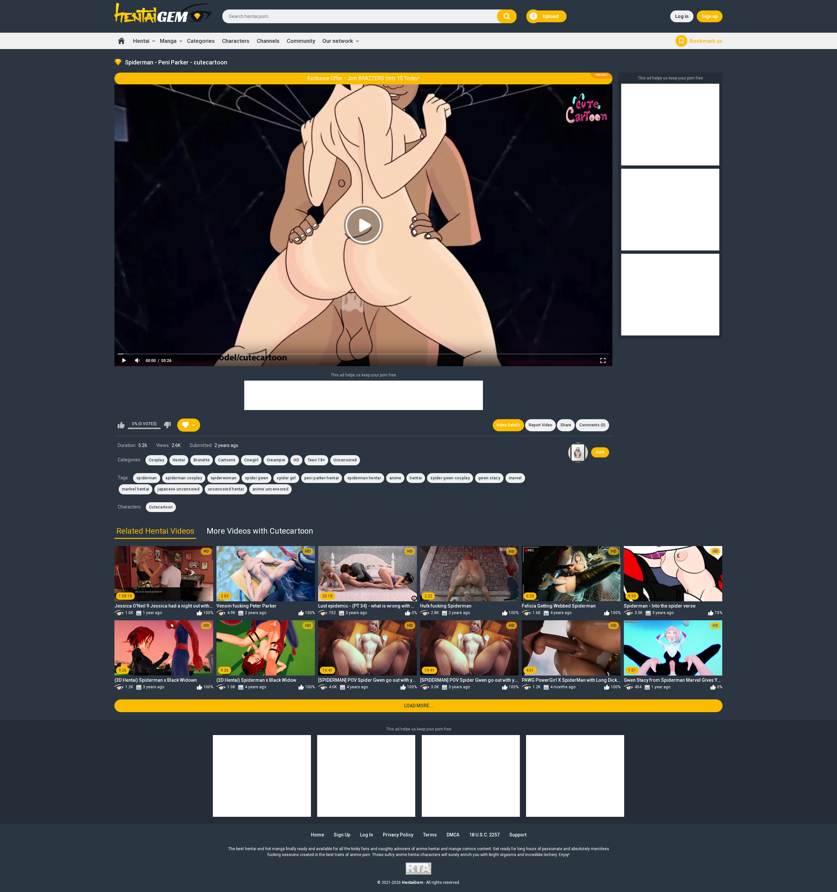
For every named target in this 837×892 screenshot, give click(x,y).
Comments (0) (592, 425)
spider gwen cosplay (450, 478)
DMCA (453, 834)
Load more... (418, 705)
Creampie (276, 460)
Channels (268, 41)
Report (540, 425)
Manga (168, 41)
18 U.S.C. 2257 (484, 834)
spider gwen (256, 478)
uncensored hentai (226, 489)
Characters (235, 41)
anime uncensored (270, 489)
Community (301, 41)
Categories (201, 41)
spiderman (146, 478)
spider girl (286, 478)
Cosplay (156, 460)
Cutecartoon (161, 507)
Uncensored (345, 460)
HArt (600, 452)
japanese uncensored (178, 489)
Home (121, 41)
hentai (416, 478)
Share (565, 425)
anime (395, 478)
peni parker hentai (321, 478)
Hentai (141, 41)
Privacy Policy (398, 834)
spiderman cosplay (183, 478)
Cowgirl (251, 460)
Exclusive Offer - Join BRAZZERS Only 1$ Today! (363, 78)
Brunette (202, 460)
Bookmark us (706, 41)
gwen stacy (489, 478)
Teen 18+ (316, 460)
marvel (515, 478)
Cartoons (226, 460)
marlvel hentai (135, 489)
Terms (430, 834)
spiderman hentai (364, 478)
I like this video (121, 425)
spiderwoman (223, 478)
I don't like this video (167, 425)
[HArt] (578, 452)
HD (296, 460)
